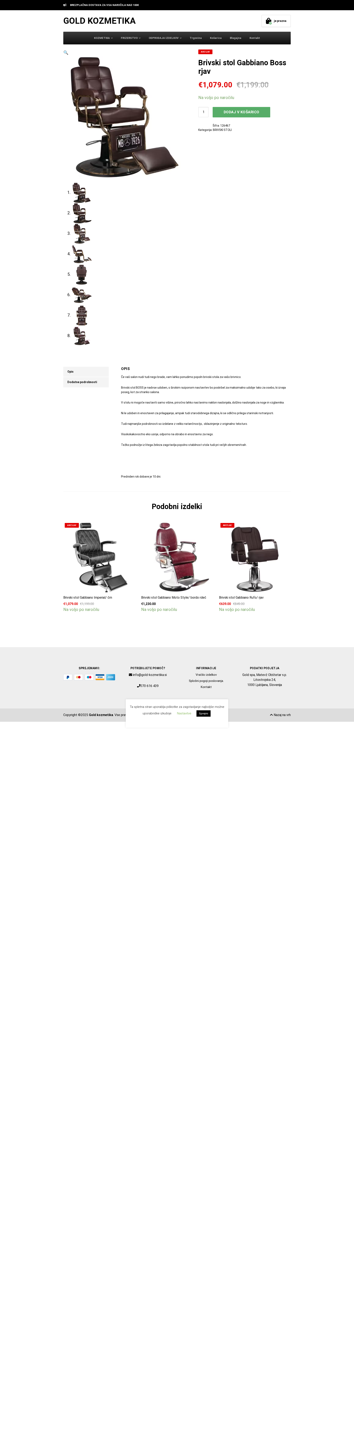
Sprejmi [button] (203, 713)
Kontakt (255, 37)
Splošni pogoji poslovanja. (206, 681)
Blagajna (235, 37)
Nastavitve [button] (184, 713)
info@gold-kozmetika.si (150, 675)
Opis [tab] (70, 371)
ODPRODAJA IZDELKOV (164, 37)
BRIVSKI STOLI (222, 130)
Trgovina (196, 37)
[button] (124, 52)
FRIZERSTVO (129, 37)
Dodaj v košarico (241, 112)
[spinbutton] (203, 112)
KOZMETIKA (102, 37)
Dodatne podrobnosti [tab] (82, 382)
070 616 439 (149, 686)
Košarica (216, 37)
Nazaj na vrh (282, 715)
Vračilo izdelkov (206, 675)
